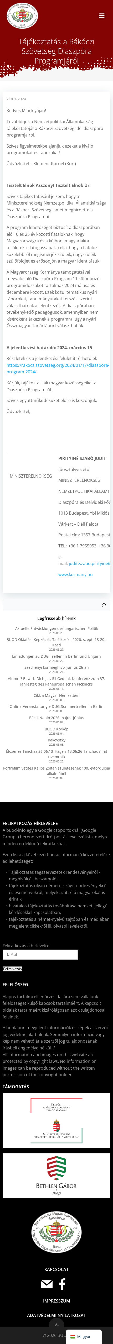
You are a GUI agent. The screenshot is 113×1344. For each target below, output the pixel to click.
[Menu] (101, 15)
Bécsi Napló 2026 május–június (56, 717)
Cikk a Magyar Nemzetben (57, 695)
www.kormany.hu (75, 574)
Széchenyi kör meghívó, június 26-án (56, 667)
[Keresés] (103, 605)
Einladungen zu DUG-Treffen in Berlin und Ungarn (56, 656)
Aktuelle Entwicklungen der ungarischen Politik (56, 628)
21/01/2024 (16, 98)
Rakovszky (56, 740)
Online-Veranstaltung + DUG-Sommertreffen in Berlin (57, 706)
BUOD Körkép (57, 728)
